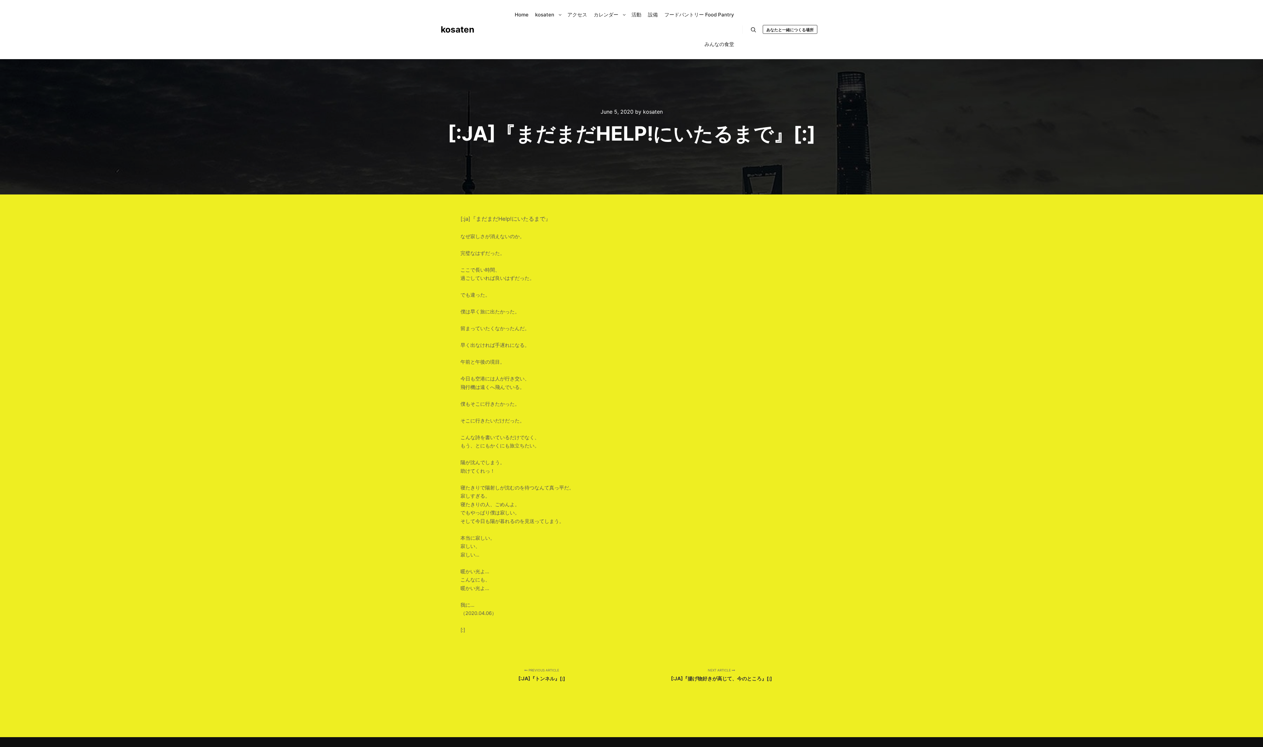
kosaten (457, 29)
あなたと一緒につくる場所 (790, 29)
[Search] (753, 30)
